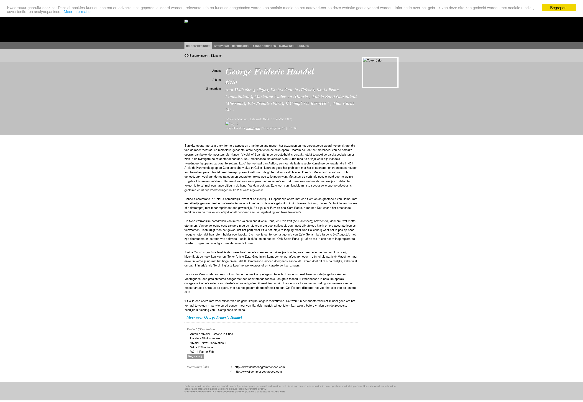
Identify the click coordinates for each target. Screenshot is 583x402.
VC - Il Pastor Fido (202, 351)
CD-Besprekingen (195, 55)
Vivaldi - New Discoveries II (208, 343)
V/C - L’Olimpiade (201, 347)
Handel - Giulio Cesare (205, 338)
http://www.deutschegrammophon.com (260, 367)
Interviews (221, 46)
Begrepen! (559, 7)
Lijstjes (303, 46)
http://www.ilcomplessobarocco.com (258, 371)
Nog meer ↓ (195, 356)
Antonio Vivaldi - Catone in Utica (211, 334)
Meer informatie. (78, 11)
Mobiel (240, 391)
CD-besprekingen (198, 46)
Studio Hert (278, 391)
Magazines (286, 46)
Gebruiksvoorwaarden (197, 391)
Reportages (240, 46)
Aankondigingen (264, 46)
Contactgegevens (223, 391)
